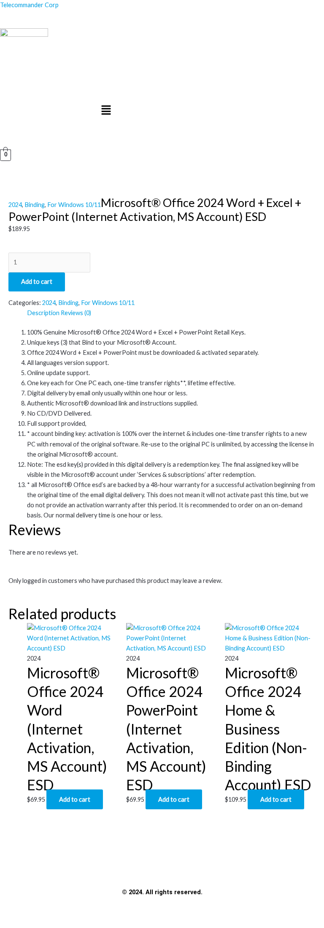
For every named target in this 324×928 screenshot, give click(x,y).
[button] (106, 111)
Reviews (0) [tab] (76, 312)
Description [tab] (43, 312)
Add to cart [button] (74, 799)
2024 (15, 204)
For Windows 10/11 (74, 204)
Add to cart (36, 281)
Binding (34, 204)
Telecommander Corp (29, 4)
